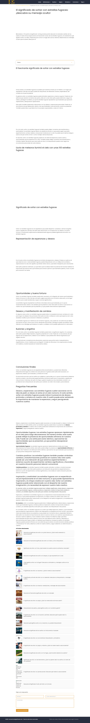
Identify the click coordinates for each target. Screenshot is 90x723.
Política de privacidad (63, 719)
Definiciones (46, 2)
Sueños (54, 2)
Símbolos (67, 2)
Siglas (60, 2)
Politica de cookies (53, 719)
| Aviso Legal (71, 719)
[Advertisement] (45, 23)
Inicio (39, 2)
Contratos (75, 2)
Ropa (82, 2)
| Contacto (76, 719)
